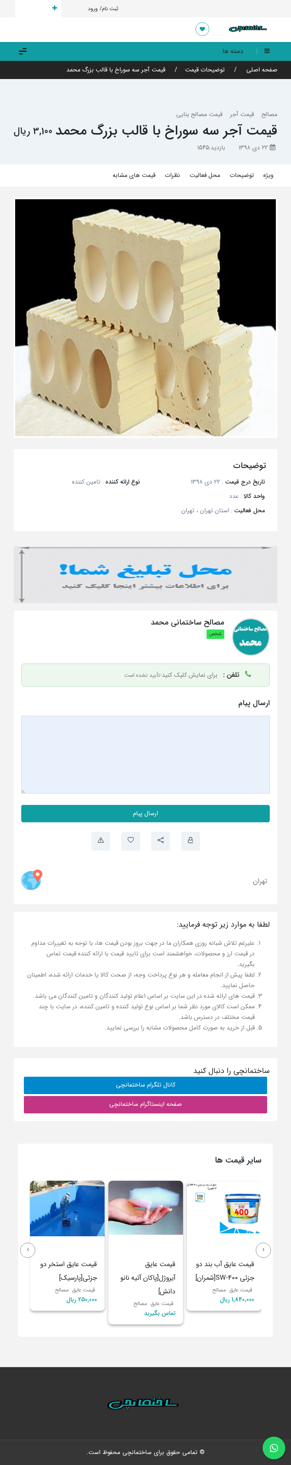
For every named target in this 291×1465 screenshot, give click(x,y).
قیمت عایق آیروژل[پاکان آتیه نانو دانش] (182, 1278)
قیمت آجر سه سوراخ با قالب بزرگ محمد (115, 69)
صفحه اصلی (260, 69)
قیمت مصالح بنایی (199, 114)
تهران (260, 881)
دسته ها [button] (232, 51)
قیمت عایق (196, 1303)
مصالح (269, 114)
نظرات (172, 175)
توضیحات (242, 175)
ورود (93, 9)
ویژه (268, 175)
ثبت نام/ (109, 9)
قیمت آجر (242, 114)
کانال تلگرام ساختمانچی (145, 1085)
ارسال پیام (145, 813)
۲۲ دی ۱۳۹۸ (254, 147)
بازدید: (211, 147)
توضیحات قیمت (205, 69)
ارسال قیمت (33, 8)
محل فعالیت (204, 175)
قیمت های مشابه (134, 175)
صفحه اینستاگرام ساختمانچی (145, 1104)
